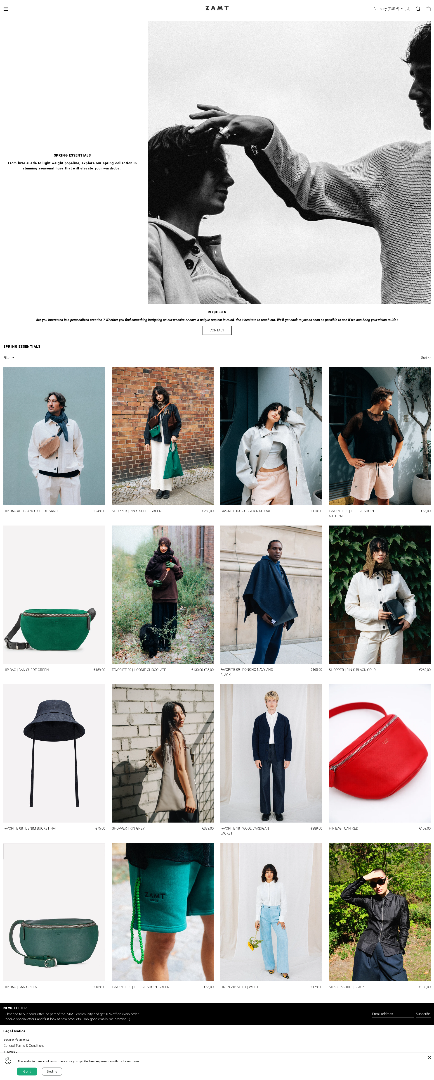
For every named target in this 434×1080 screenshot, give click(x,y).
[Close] (429, 1057)
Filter (7, 358)
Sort (424, 358)
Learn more (131, 1061)
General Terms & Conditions (24, 1046)
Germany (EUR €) (386, 9)
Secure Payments (16, 1039)
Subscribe (423, 1014)
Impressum (11, 1051)
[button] (418, 9)
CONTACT (217, 330)
